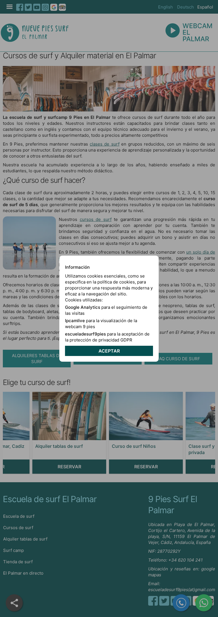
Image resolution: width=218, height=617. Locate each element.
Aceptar (109, 351)
